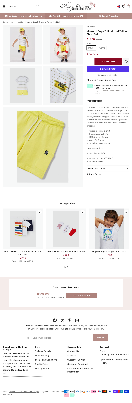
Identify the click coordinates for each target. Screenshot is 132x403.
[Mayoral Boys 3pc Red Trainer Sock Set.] (66, 229)
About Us (71, 355)
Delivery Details (43, 351)
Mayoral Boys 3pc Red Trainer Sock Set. (66, 251)
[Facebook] (55, 320)
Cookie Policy (41, 364)
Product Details (94, 100)
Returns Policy (94, 174)
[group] (22, 45)
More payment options (108, 75)
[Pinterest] (69, 320)
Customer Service (76, 359)
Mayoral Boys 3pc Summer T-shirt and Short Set (22, 253)
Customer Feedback (77, 364)
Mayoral (91, 26)
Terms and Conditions (46, 359)
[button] (128, 6)
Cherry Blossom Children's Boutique (78, 6)
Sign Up (100, 337)
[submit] (37, 6)
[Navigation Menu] (4, 6)
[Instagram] (77, 320)
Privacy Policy (42, 368)
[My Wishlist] (123, 6)
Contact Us (73, 351)
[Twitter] (63, 320)
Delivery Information (97, 168)
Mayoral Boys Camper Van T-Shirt (109, 251)
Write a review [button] (81, 295)
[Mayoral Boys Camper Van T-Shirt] (109, 229)
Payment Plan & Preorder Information (80, 370)
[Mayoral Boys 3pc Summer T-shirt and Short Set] (23, 229)
